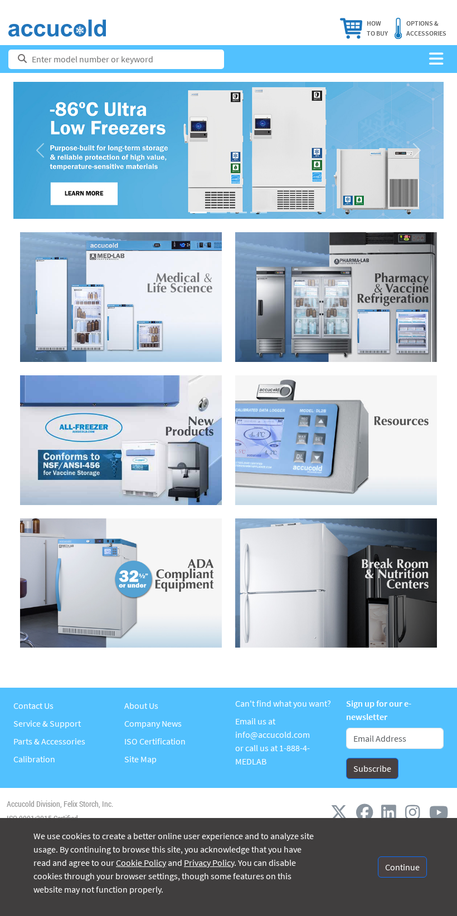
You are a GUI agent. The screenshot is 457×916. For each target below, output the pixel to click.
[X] (341, 812)
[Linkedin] (391, 812)
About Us (141, 705)
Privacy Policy (209, 862)
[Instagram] (415, 812)
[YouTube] (438, 812)
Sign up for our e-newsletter (378, 710)
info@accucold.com (272, 734)
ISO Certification (155, 741)
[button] (436, 59)
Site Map (140, 759)
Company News (153, 723)
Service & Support (47, 723)
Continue (402, 867)
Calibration (34, 759)
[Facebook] (367, 812)
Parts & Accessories (49, 741)
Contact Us (33, 705)
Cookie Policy (141, 862)
